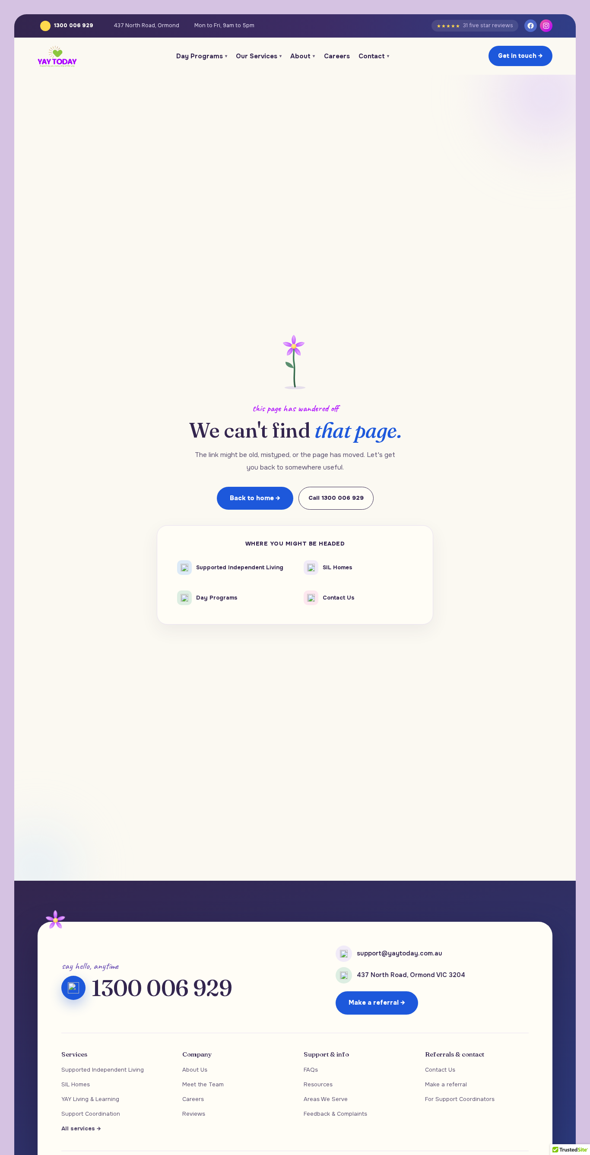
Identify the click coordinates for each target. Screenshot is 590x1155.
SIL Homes (75, 1084)
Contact (373, 56)
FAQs (311, 1069)
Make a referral (446, 1084)
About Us (194, 1069)
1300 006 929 (73, 25)
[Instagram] (546, 25)
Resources (318, 1084)
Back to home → (255, 498)
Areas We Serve (326, 1099)
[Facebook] (530, 25)
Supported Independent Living (102, 1069)
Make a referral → (377, 1002)
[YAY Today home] (57, 56)
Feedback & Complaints (335, 1113)
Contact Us (440, 1069)
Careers (337, 56)
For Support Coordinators (460, 1099)
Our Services (259, 56)
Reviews (193, 1113)
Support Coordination (90, 1113)
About (302, 56)
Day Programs (201, 56)
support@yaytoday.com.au (399, 953)
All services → (81, 1128)
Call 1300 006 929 (336, 497)
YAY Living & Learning (90, 1099)
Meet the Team (203, 1084)
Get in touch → (520, 56)
